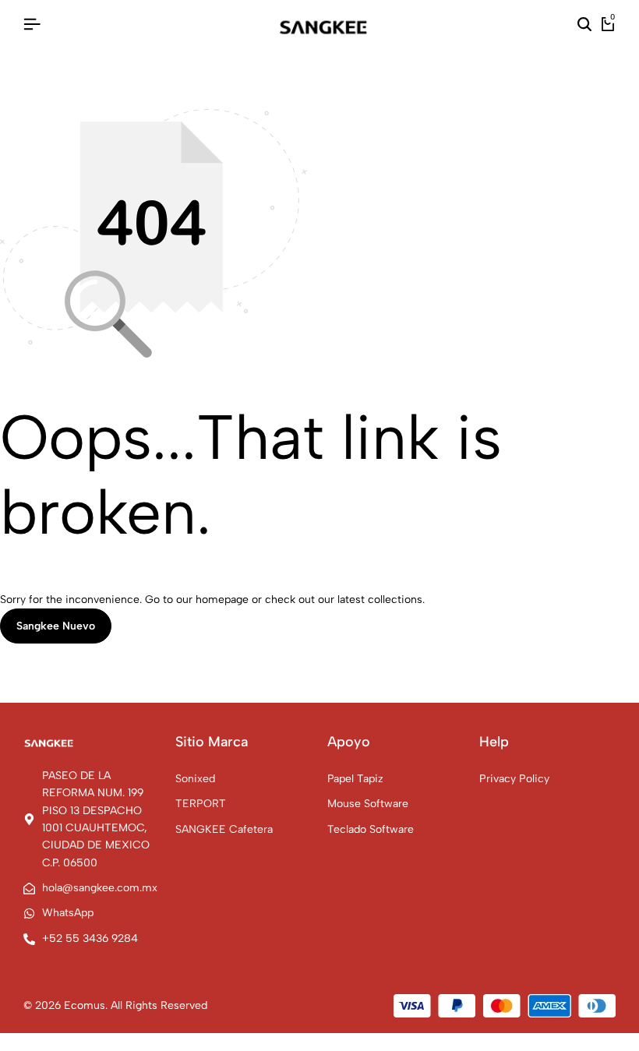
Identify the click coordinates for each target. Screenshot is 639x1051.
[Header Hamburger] (32, 25)
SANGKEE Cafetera (224, 829)
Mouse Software (367, 803)
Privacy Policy (514, 778)
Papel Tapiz (355, 778)
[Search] (584, 25)
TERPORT (200, 803)
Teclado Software (370, 829)
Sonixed (195, 778)
